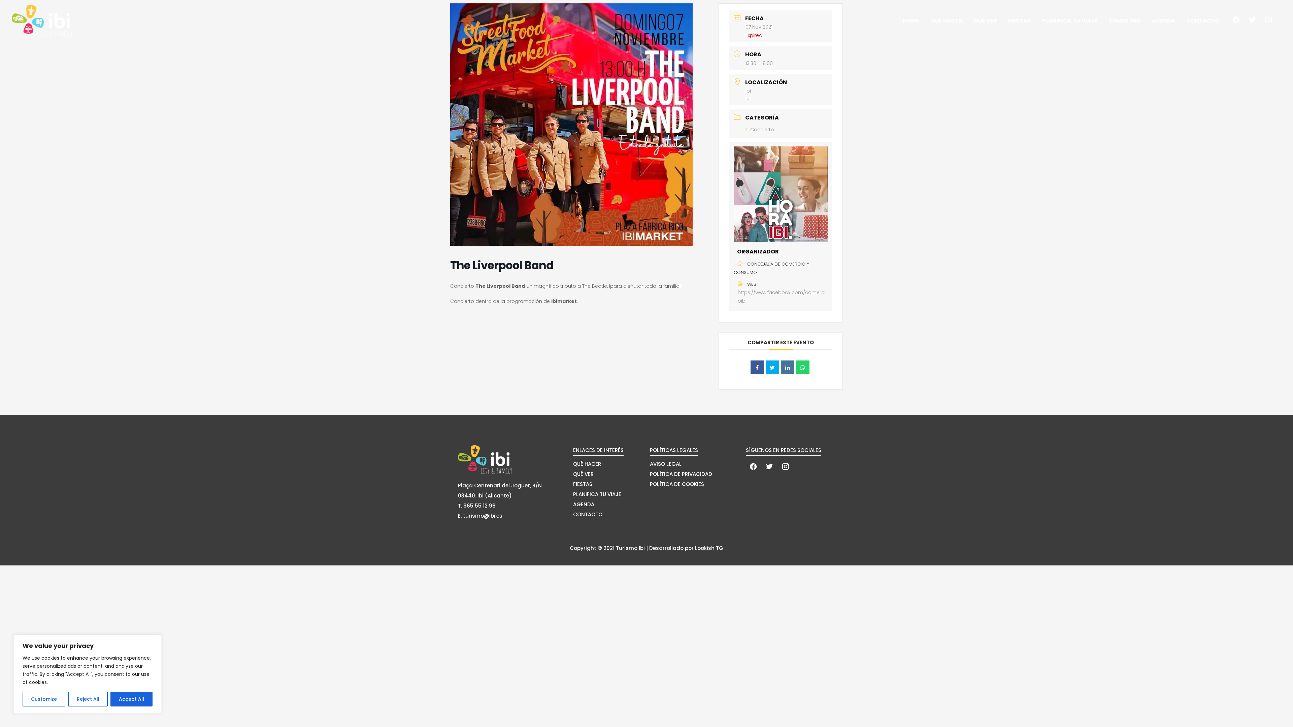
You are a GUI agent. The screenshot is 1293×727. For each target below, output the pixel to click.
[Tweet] (772, 367)
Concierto (762, 129)
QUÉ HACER (587, 464)
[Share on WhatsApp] (802, 367)
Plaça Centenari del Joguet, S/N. (500, 485)
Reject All (88, 699)
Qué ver (985, 21)
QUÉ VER (583, 474)
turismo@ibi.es (482, 515)
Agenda (1163, 21)
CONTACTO (587, 514)
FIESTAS (582, 484)
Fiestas (1019, 21)
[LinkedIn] (787, 367)
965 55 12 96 (479, 505)
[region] (87, 674)
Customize (44, 699)
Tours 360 (1124, 21)
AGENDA (583, 504)
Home (911, 21)
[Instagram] (1268, 19)
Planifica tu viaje (1070, 21)
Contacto (1202, 21)
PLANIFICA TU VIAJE (597, 494)
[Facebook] (1236, 19)
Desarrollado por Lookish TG (686, 548)
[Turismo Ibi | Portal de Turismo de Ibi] (42, 20)
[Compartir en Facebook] (757, 367)
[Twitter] (1252, 19)
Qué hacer (946, 21)
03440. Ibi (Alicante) (485, 495)
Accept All (131, 699)
